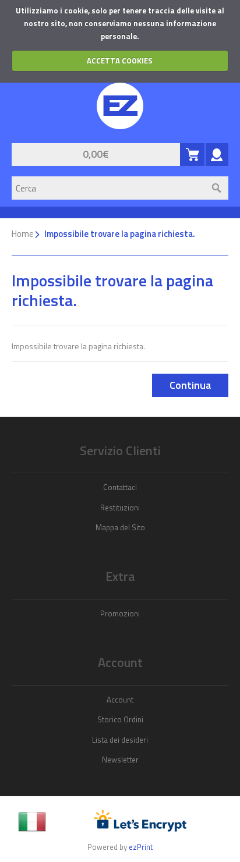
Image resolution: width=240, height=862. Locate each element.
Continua (190, 385)
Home (23, 233)
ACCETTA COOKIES (120, 60)
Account (120, 699)
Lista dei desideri (120, 740)
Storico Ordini (120, 719)
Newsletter (120, 759)
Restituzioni (120, 507)
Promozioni (120, 613)
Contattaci (120, 487)
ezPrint (141, 847)
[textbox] (108, 188)
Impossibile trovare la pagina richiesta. (119, 233)
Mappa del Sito (120, 527)
